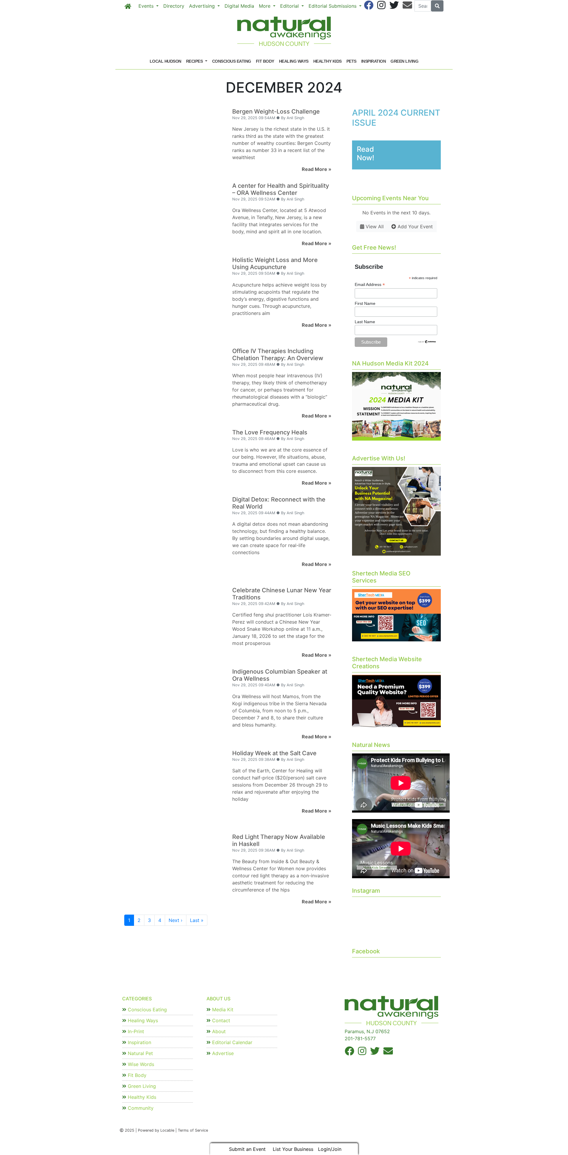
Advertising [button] (202, 6)
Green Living (404, 61)
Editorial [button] (290, 6)
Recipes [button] (195, 61)
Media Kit (222, 1009)
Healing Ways (294, 61)
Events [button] (146, 6)
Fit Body (265, 61)
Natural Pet (139, 1053)
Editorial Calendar (231, 1042)
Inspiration (373, 61)
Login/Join (329, 1149)
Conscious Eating (231, 61)
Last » (197, 920)
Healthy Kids (327, 61)
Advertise (222, 1053)
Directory (173, 6)
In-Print (135, 1031)
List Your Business (293, 1149)
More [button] (265, 6)
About (218, 1031)
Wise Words (140, 1064)
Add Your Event (414, 226)
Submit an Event (247, 1149)
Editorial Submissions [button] (333, 6)
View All (374, 226)
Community (140, 1108)
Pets (351, 61)
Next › (176, 920)
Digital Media (239, 6)
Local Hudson (165, 61)
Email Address (370, 284)
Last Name (365, 321)
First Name (365, 303)
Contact (220, 1020)
